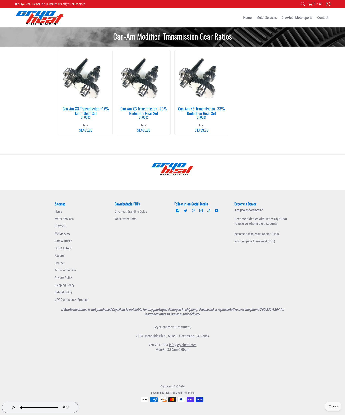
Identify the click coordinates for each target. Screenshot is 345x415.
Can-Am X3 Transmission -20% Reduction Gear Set (143, 112)
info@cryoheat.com (183, 345)
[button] (315, 4)
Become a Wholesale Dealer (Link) (256, 234)
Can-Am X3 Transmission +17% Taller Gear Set (86, 112)
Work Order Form (125, 219)
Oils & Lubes (63, 248)
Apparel (60, 256)
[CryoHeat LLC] (40, 17)
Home (58, 211)
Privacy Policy (64, 278)
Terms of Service (65, 270)
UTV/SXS (60, 226)
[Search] (303, 4)
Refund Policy (63, 292)
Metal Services (64, 219)
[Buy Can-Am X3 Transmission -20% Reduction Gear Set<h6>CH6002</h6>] (143, 77)
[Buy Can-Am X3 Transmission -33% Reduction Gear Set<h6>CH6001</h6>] (201, 77)
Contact (60, 263)
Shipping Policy (64, 285)
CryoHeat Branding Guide (131, 211)
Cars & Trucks (63, 241)
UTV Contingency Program (71, 300)
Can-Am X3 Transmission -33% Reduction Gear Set (201, 112)
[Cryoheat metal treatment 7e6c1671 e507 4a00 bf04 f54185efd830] (172, 169)
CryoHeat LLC (168, 386)
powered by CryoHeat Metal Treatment (172, 392)
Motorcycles (62, 233)
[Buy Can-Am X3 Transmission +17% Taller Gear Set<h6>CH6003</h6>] (85, 77)
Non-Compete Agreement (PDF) (254, 241)
